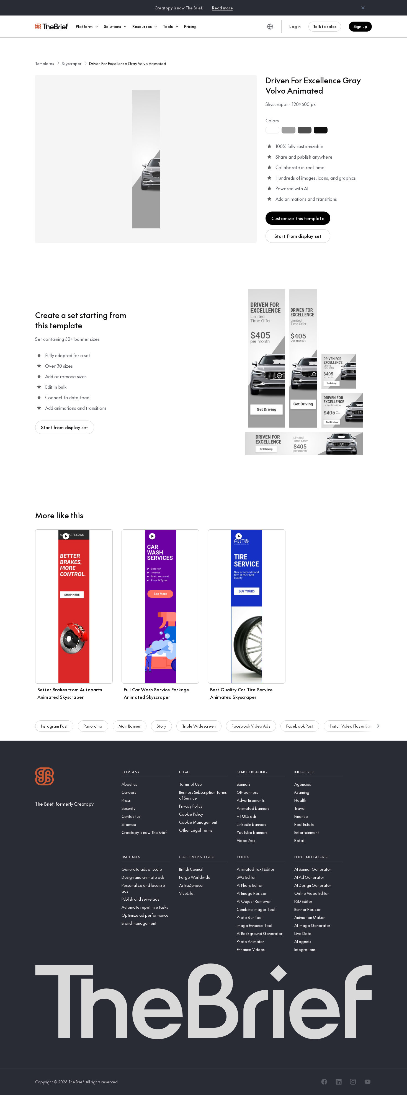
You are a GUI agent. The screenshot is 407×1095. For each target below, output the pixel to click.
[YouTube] (367, 1081)
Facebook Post (299, 726)
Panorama (93, 726)
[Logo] (44, 777)
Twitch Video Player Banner (353, 726)
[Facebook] (324, 1081)
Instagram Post (54, 726)
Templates (44, 63)
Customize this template (297, 218)
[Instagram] (353, 1081)
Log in (295, 26)
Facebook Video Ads (251, 726)
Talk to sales (324, 26)
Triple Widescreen (199, 726)
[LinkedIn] (338, 1081)
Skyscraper (71, 63)
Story (161, 726)
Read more (222, 8)
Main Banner (130, 726)
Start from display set (298, 236)
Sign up (360, 26)
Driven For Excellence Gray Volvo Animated (127, 63)
